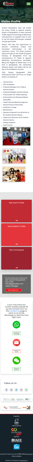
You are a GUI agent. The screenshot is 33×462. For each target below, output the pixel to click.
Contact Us (15, 311)
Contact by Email (16, 351)
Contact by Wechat (16, 369)
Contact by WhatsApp (16, 333)
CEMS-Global (22, 454)
